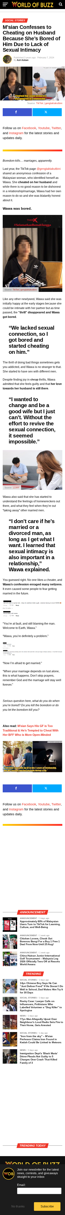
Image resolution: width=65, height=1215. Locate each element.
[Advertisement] (32, 871)
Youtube (44, 128)
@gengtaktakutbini (49, 168)
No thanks (18, 1206)
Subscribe (47, 1206)
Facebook (29, 128)
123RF (16, 487)
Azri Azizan (22, 60)
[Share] (17, 112)
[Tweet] (47, 112)
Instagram (16, 133)
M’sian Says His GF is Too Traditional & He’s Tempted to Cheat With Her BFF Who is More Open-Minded (30, 730)
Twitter (56, 128)
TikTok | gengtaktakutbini (49, 103)
